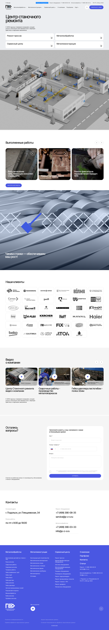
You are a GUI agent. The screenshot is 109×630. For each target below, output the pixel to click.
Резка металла (10, 562)
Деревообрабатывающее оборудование (62, 561)
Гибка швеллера (10, 585)
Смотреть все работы (13, 185)
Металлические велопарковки (39, 560)
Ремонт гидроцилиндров (62, 576)
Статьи (83, 563)
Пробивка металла (11, 598)
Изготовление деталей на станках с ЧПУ (16, 558)
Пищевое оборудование (62, 571)
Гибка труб (9, 575)
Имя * (50, 436)
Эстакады (33, 576)
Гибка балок (9, 577)
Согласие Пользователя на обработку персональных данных (58, 622)
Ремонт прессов (14, 36)
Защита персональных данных (49, 619)
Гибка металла (10, 583)
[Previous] (97, 142)
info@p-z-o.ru (62, 531)
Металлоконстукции (38, 552)
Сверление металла (11, 567)
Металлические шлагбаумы (38, 571)
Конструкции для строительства (39, 558)
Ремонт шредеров (60, 584)
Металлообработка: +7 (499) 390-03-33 (80, 2)
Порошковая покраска (12, 590)
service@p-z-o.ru (64, 516)
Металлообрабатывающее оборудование (62, 567)
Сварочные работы (11, 564)
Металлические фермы (36, 568)
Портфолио (70, 7)
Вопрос (51, 453)
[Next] (101, 142)
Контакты (84, 560)
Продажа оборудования (42, 2)
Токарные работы (11, 570)
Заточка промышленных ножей (14, 588)
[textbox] (51, 449)
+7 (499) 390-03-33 (66, 527)
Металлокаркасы (35, 573)
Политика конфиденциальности (14, 619)
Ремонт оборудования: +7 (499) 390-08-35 (60, 2)
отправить (75, 475)
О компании (61, 7)
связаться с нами (96, 7)
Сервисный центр (49, 7)
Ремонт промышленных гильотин (64, 579)
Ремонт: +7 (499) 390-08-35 (88, 567)
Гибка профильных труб (12, 572)
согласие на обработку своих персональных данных (68, 470)
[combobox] (53, 449)
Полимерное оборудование (63, 574)
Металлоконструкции (34, 7)
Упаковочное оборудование (63, 587)
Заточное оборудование (62, 564)
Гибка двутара (10, 580)
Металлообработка (19, 7)
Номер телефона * (54, 445)
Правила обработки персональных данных (17, 622)
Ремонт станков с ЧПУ (61, 581)
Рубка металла (10, 596)
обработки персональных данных (88, 471)
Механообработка (11, 593)
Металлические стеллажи (37, 566)
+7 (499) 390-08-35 (66, 512)
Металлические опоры (36, 563)
